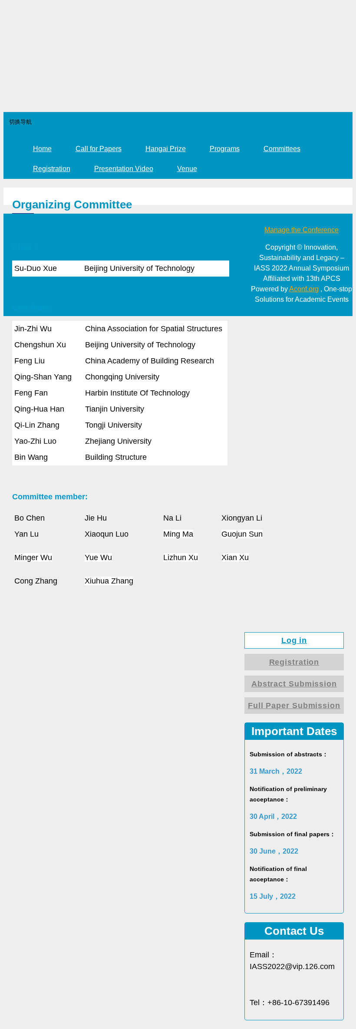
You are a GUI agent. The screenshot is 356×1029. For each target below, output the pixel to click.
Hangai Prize (165, 148)
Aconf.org (304, 289)
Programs (225, 148)
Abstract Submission (294, 683)
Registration (51, 168)
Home (42, 148)
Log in (294, 640)
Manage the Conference (301, 230)
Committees (282, 148)
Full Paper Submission (294, 705)
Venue (187, 168)
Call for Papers (99, 148)
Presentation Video (123, 168)
